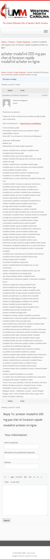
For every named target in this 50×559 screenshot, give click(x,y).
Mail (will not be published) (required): (19, 452)
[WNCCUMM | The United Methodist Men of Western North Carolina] (25, 11)
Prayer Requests (23, 42)
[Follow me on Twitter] (5, 32)
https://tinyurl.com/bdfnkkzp (31, 123)
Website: (7, 462)
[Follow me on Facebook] (7, 32)
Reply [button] (26, 95)
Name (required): (11, 442)
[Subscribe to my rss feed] (3, 32)
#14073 (45, 95)
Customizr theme (31, 556)
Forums (11, 42)
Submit (6, 520)
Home (3, 42)
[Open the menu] (46, 31)
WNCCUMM (22, 553)
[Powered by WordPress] (36, 552)
